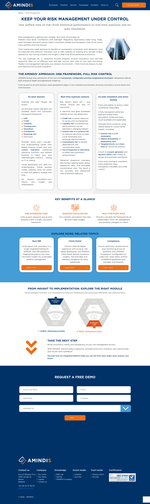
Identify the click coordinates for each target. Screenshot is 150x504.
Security (95, 477)
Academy (94, 5)
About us (104, 5)
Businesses (53, 5)
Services (73, 5)
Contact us (42, 482)
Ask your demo (133, 5)
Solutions (64, 5)
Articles (59, 477)
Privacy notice (98, 474)
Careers (41, 479)
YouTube (77, 477)
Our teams (42, 477)
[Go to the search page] (117, 5)
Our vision (42, 474)
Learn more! (31, 268)
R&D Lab (59, 474)
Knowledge (83, 5)
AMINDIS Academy (64, 479)
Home (20, 13)
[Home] (19, 5)
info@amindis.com (25, 488)
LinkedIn (77, 474)
